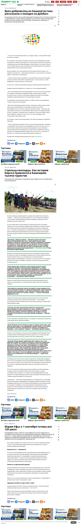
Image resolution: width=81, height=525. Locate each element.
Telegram (63, 1)
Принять (73, 522)
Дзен (69, 1)
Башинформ (38, 136)
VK (52, 1)
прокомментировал (41, 248)
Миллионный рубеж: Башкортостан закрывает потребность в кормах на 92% (45, 5)
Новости (3, 4)
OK (57, 1)
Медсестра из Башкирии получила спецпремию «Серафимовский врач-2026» (65, 5)
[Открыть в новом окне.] (10, 143)
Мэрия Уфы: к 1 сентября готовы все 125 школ (25, 5)
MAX (75, 1)
